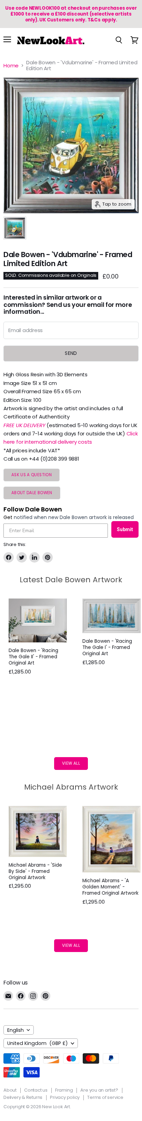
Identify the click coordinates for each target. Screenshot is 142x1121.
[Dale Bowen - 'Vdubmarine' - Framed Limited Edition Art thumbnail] (15, 228)
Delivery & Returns (22, 1097)
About (10, 1090)
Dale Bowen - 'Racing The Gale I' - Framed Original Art (107, 647)
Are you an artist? (99, 1090)
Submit (125, 529)
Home (11, 65)
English (15, 1030)
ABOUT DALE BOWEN (31, 493)
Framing (64, 1090)
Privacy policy (65, 1097)
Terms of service (105, 1097)
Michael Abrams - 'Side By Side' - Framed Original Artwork (35, 871)
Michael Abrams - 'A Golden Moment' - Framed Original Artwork (110, 886)
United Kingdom (37, 1043)
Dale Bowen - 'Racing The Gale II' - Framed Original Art (33, 656)
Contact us (36, 1090)
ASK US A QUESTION (31, 475)
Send (71, 353)
